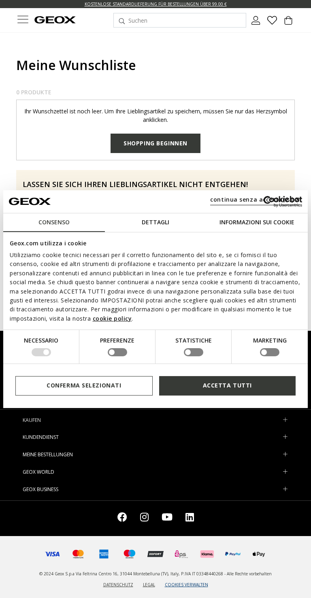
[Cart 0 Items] (288, 23)
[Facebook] (122, 518)
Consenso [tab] (54, 222)
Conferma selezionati (84, 385)
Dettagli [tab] (155, 222)
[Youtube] (167, 518)
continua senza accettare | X (255, 199)
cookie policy (112, 318)
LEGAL (149, 584)
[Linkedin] (189, 518)
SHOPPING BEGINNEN (155, 143)
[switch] (117, 352)
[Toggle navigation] (22, 20)
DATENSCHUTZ (118, 584)
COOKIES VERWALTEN (186, 584)
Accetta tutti (227, 385)
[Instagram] (144, 518)
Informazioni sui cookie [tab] (256, 222)
